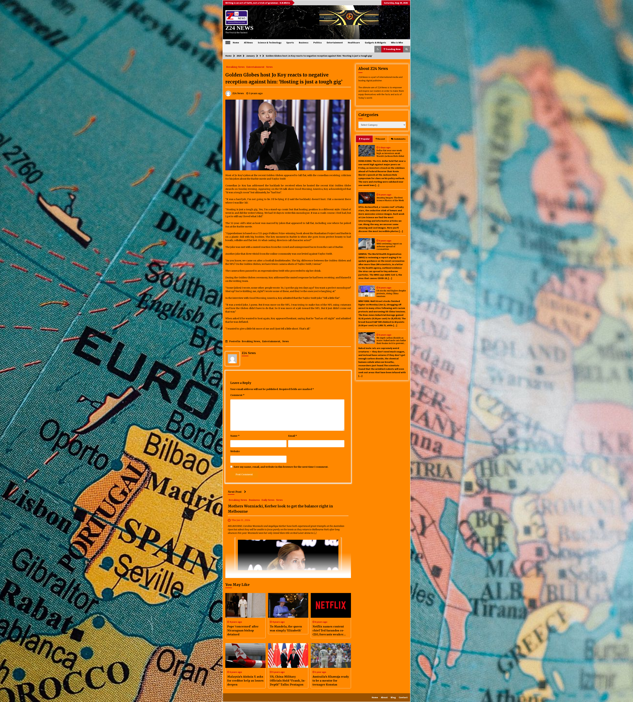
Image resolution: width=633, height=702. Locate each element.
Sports (290, 42)
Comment (237, 395)
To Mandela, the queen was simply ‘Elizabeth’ (286, 628)
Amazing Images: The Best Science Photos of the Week (390, 199)
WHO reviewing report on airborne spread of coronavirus (389, 246)
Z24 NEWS (239, 28)
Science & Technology (269, 42)
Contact (403, 697)
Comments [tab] (400, 138)
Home (236, 42)
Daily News (267, 500)
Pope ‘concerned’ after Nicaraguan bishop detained (242, 630)
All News (248, 42)
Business (303, 42)
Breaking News (235, 66)
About (384, 697)
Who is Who (397, 42)
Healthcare (354, 42)
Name (235, 435)
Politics (317, 42)
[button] (377, 49)
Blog (393, 697)
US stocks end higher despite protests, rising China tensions (391, 293)
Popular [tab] (365, 138)
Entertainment (335, 42)
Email (292, 435)
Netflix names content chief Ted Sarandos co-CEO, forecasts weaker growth (328, 630)
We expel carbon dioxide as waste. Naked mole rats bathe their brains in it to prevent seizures (391, 341)
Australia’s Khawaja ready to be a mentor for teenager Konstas (331, 680)
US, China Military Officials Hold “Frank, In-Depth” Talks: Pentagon (288, 680)
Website (235, 451)
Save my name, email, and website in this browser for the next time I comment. (281, 466)
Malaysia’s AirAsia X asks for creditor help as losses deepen (245, 680)
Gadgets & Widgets (375, 42)
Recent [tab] (381, 138)
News (269, 66)
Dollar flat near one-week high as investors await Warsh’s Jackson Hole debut (390, 153)
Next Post (235, 491)
